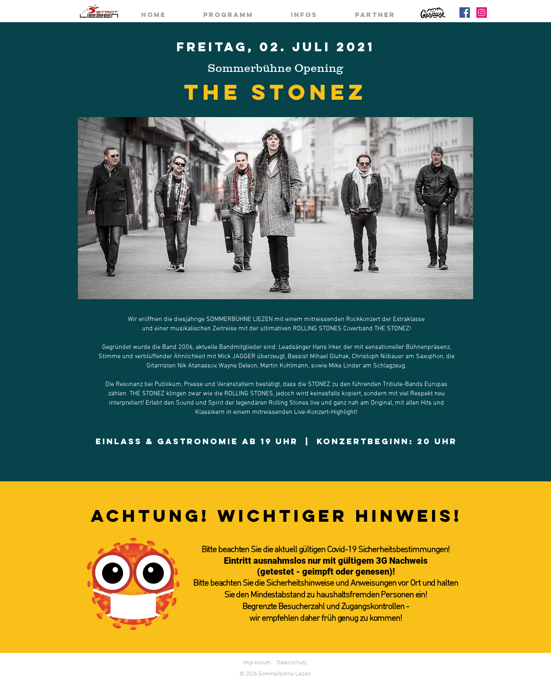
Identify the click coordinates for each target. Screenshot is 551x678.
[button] (275, 208)
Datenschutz (292, 662)
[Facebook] (464, 12)
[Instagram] (481, 12)
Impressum (257, 662)
